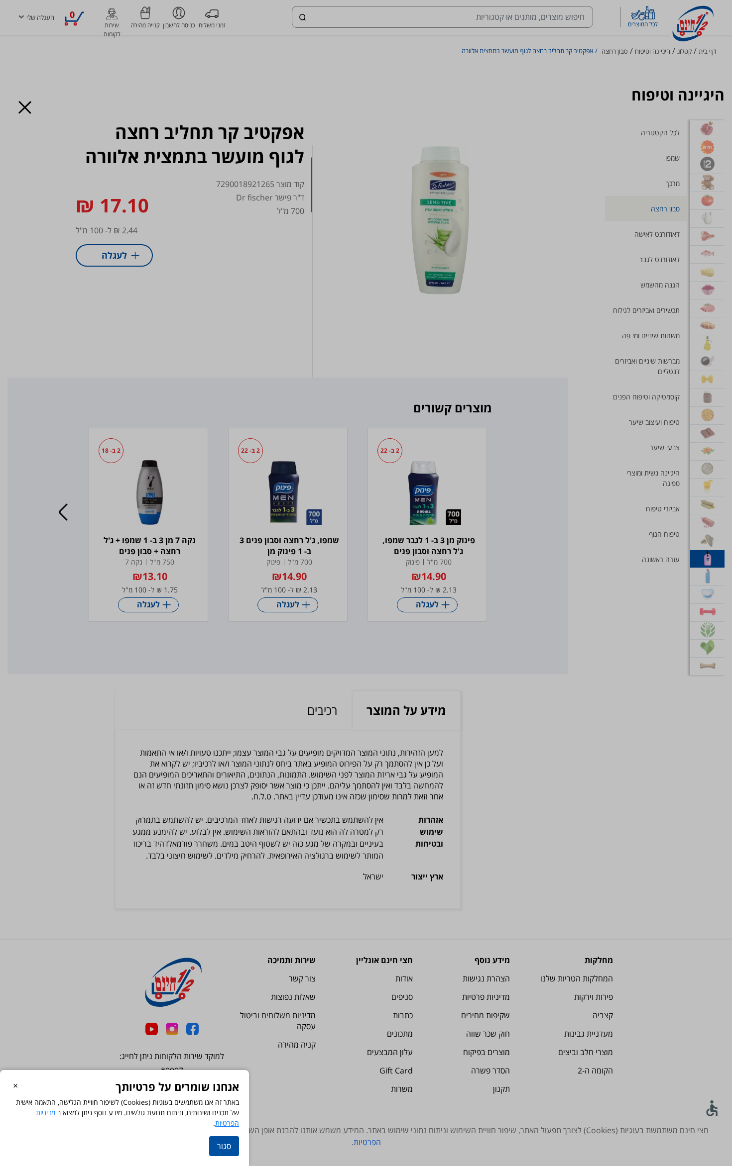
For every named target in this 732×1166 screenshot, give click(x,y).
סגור (224, 1146)
